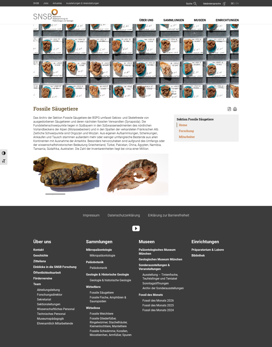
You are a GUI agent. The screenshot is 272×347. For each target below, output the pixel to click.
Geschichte (40, 255)
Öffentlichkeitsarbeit (47, 272)
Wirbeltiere (93, 287)
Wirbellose (93, 308)
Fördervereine (42, 278)
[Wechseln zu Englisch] (237, 3)
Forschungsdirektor (49, 294)
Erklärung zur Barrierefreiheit (168, 215)
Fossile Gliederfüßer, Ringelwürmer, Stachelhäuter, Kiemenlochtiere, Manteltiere (108, 322)
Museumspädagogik (50, 318)
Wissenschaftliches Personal (56, 309)
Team (37, 284)
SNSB (36, 3)
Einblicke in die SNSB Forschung (54, 267)
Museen (200, 20)
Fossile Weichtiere (101, 313)
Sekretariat (44, 299)
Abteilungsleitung (48, 290)
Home (183, 125)
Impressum (91, 215)
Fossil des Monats (151, 295)
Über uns (146, 20)
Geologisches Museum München (160, 259)
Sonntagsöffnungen (155, 283)
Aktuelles (57, 3)
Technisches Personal (51, 314)
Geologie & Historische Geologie (107, 274)
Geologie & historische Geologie (110, 280)
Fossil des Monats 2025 (158, 305)
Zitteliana (39, 261)
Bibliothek (198, 255)
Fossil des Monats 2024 (158, 310)
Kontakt (38, 250)
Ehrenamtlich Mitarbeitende (55, 323)
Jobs (45, 3)
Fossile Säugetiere (102, 292)
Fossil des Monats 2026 (158, 300)
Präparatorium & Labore (208, 250)
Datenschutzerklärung (124, 215)
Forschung (186, 131)
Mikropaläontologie (99, 250)
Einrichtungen (227, 20)
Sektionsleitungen (48, 304)
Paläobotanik (95, 262)
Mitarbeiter (187, 137)
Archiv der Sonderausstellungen (163, 288)
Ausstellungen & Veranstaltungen (82, 3)
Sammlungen (173, 20)
